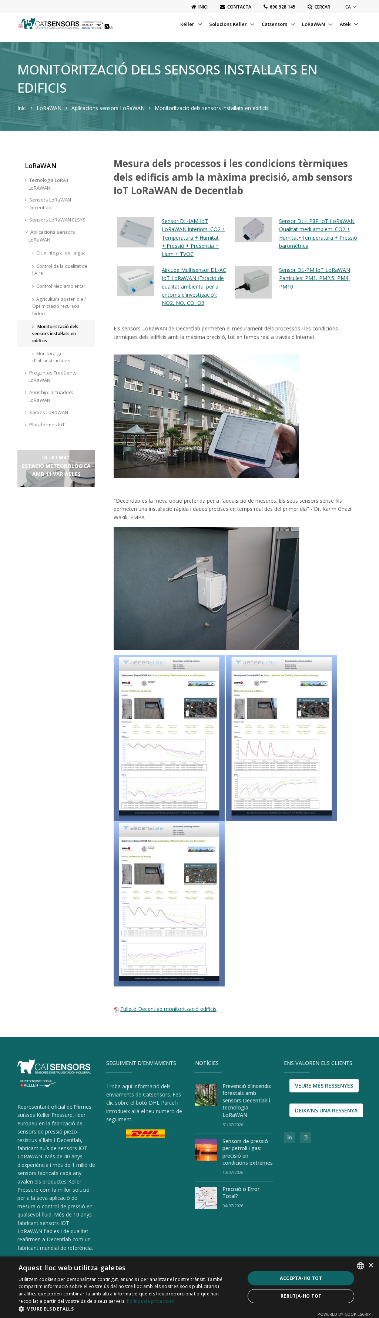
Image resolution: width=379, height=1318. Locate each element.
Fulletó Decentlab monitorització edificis (168, 1008)
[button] (128, 1308)
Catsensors (275, 24)
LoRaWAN (314, 24)
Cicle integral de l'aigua (60, 253)
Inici (22, 108)
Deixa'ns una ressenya (326, 1110)
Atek (346, 24)
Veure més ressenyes (324, 1085)
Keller (187, 24)
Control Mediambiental (60, 286)
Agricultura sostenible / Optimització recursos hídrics (59, 306)
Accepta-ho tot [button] (301, 1278)
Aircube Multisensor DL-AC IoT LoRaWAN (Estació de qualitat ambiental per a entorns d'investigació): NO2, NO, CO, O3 (194, 286)
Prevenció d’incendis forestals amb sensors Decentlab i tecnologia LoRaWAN (246, 1100)
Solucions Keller (228, 24)
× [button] (370, 1265)
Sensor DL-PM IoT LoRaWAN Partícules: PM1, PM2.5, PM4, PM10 (314, 278)
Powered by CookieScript (345, 1314)
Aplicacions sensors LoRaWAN (108, 108)
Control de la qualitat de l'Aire (59, 269)
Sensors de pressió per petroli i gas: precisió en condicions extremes (247, 1152)
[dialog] (189, 1287)
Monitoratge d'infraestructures (51, 357)
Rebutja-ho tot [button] (301, 1296)
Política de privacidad (151, 1301)
